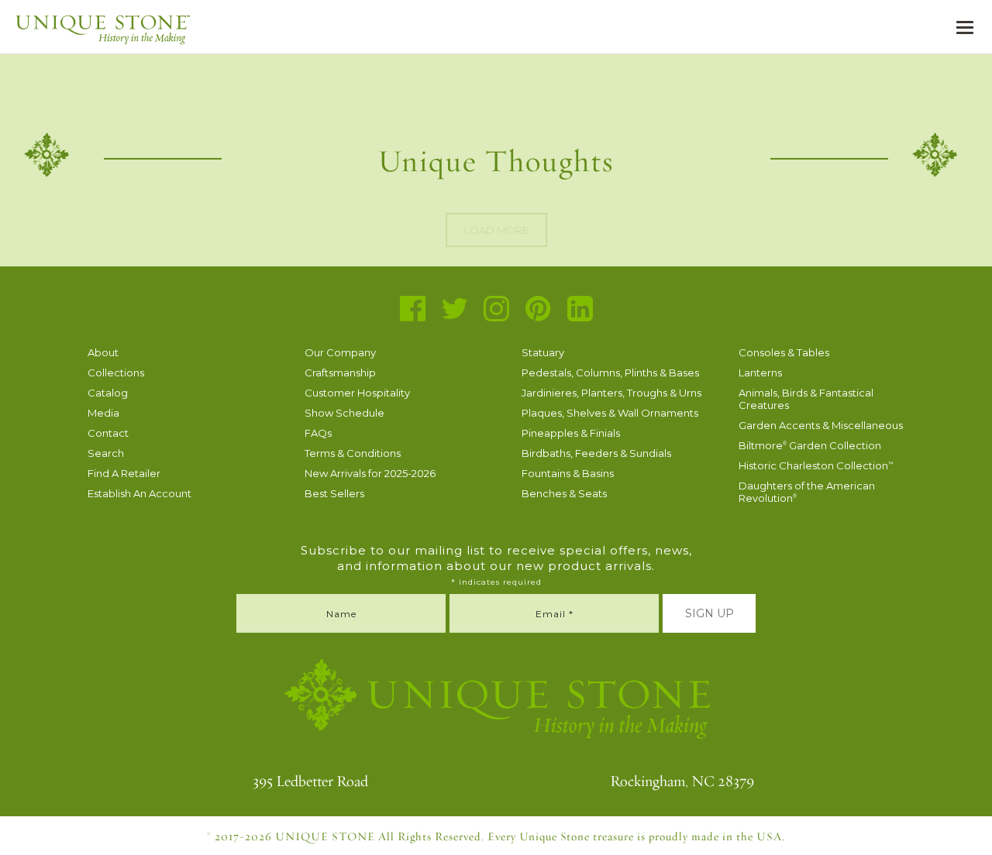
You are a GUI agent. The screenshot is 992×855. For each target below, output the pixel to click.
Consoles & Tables (784, 352)
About (103, 352)
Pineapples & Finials (571, 433)
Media (103, 413)
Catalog (108, 392)
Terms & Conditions (353, 453)
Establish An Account (139, 493)
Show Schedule (344, 413)
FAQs (318, 433)
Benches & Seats (564, 493)
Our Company (340, 352)
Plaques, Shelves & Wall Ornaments (610, 413)
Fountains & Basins (568, 473)
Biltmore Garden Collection (810, 445)
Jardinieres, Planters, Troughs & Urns (611, 392)
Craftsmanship (340, 372)
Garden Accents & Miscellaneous (821, 425)
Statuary (543, 352)
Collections (116, 372)
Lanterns (760, 372)
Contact (108, 433)
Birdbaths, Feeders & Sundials (596, 453)
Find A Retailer (124, 473)
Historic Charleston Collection (816, 465)
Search (106, 453)
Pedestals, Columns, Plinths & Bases (610, 372)
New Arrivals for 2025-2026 (370, 473)
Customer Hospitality (357, 392)
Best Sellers (334, 493)
